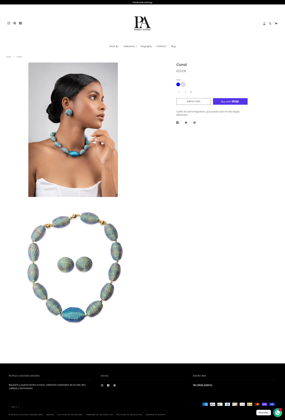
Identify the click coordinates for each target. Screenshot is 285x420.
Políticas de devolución (129, 415)
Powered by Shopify (156, 415)
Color (178, 80)
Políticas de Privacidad (70, 415)
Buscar (50, 415)
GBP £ (14, 407)
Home (8, 57)
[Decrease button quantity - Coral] (179, 92)
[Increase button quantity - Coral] (190, 92)
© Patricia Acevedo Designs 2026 (26, 415)
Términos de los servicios (99, 415)
